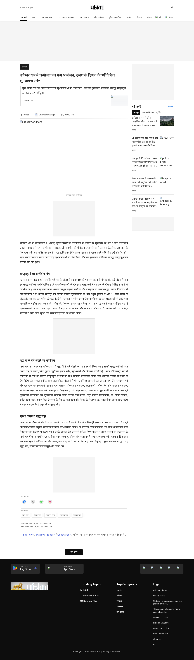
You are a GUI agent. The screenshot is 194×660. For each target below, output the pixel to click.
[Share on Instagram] (50, 501)
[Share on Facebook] (24, 501)
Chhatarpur (64, 534)
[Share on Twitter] (32, 501)
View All (171, 107)
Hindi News (27, 534)
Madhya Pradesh (45, 534)
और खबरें (73, 552)
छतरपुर (24, 67)
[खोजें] (172, 7)
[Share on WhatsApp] (41, 501)
